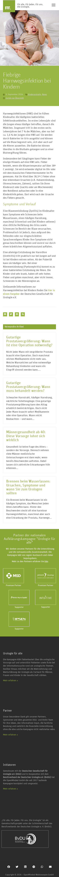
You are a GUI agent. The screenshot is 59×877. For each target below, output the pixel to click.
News (44, 94)
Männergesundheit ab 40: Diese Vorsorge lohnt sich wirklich (26, 436)
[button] (5, 314)
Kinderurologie (34, 94)
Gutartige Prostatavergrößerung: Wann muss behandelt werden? (28, 387)
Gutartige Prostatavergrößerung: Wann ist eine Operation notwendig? (29, 341)
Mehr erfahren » (10, 680)
